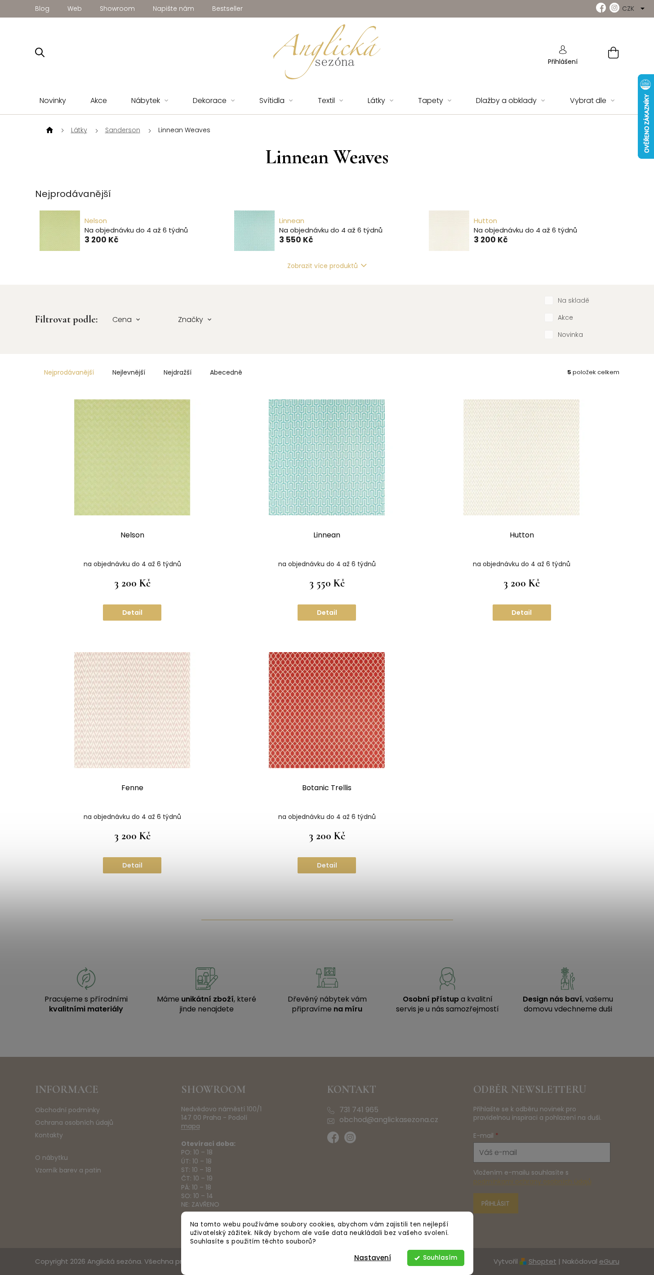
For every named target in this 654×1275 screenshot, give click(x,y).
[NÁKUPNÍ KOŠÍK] (602, 52)
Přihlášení (563, 61)
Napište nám (173, 8)
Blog (42, 8)
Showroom (117, 8)
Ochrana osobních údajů (74, 1122)
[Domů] (48, 130)
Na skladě (573, 300)
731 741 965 (358, 1110)
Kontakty (49, 1135)
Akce (565, 317)
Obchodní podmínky (67, 1110)
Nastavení (372, 1257)
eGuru (609, 1261)
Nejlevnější (128, 372)
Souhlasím (440, 1257)
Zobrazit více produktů (322, 265)
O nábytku (51, 1158)
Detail (132, 612)
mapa (190, 1126)
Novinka (570, 334)
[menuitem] (53, 101)
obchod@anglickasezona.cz (388, 1120)
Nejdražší (177, 372)
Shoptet (542, 1261)
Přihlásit (495, 1203)
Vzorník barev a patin (68, 1170)
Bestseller (227, 8)
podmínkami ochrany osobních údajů (532, 1181)
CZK (629, 8)
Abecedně (226, 372)
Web (74, 8)
